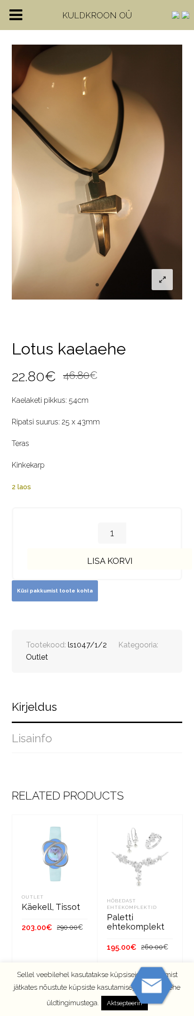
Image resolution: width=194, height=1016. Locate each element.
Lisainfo (32, 738)
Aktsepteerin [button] (124, 1003)
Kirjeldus (34, 707)
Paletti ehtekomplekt (135, 921)
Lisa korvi (110, 561)
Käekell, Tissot (51, 907)
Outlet (37, 657)
